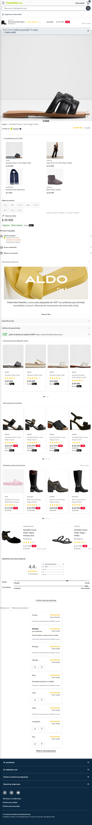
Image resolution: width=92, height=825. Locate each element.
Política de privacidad (11, 806)
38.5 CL (35, 205)
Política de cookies (10, 802)
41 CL (19, 210)
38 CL (28, 205)
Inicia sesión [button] (80, 3)
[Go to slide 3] (47, 396)
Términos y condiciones (12, 799)
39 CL (5, 210)
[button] (46, 9)
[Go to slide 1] (44, 396)
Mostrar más (46, 314)
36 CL (5, 205)
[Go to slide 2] (45, 458)
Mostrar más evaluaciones (46, 751)
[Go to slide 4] (48, 458)
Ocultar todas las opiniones (46, 600)
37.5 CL (20, 205)
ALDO (4, 124)
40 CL (12, 210)
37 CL (12, 205)
